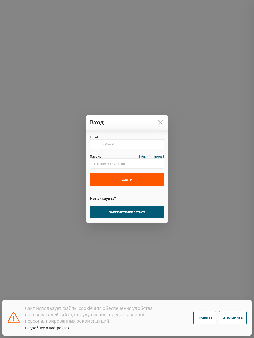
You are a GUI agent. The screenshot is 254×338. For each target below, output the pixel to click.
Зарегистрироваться (127, 212)
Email (94, 137)
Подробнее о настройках (47, 327)
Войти (127, 179)
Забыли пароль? (151, 156)
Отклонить (233, 317)
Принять (204, 317)
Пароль (95, 156)
